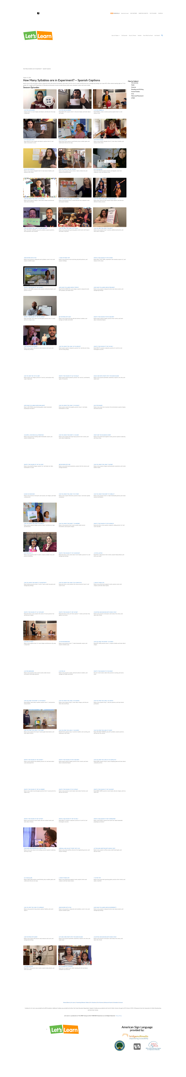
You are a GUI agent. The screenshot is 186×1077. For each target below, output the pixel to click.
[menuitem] (64, 1029)
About (71, 1002)
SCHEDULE (160, 13)
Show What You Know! (148, 35)
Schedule (115, 1002)
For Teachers (93, 1002)
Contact (121, 1002)
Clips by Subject (115, 35)
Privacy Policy (119, 1015)
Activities (140, 35)
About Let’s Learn (125, 13)
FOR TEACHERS (153, 13)
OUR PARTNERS (133, 13)
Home (64, 1002)
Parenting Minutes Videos (82, 1002)
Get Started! (157, 35)
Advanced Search (108, 1002)
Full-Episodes (26, 63)
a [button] (46, 1029)
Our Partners (100, 1002)
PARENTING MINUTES (143, 13)
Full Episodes (124, 35)
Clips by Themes (132, 35)
